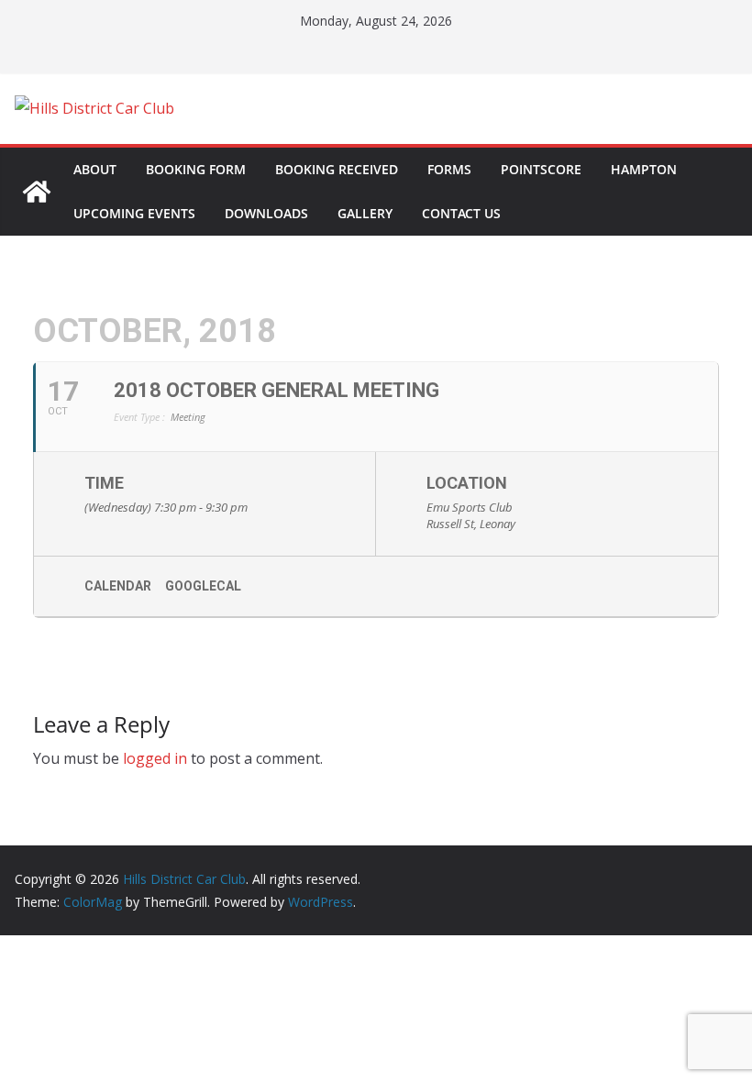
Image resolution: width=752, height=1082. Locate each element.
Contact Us (461, 213)
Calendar (117, 586)
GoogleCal (203, 586)
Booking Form (196, 169)
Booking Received (336, 169)
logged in (155, 758)
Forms (449, 169)
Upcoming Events (134, 213)
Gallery (365, 213)
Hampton (644, 169)
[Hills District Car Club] (37, 192)
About (94, 169)
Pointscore (541, 169)
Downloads (266, 213)
